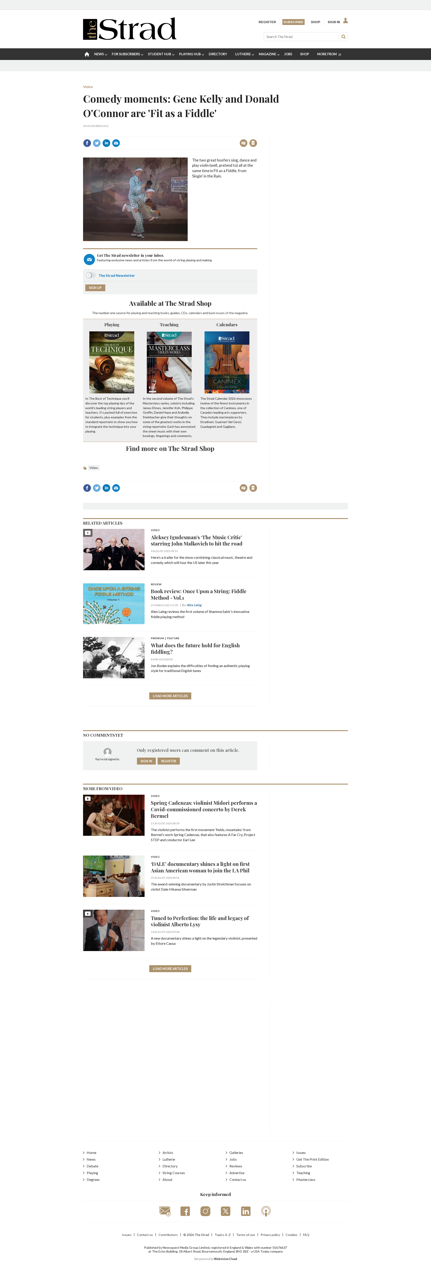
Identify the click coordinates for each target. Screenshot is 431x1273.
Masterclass (305, 1179)
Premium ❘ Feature (165, 638)
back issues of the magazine (228, 313)
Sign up (95, 288)
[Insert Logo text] (130, 38)
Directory (170, 1166)
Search (343, 36)
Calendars (226, 324)
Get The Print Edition (312, 1159)
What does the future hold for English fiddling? (195, 648)
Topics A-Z (223, 1235)
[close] (257, 133)
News (91, 1159)
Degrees (93, 1179)
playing (136, 313)
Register (267, 22)
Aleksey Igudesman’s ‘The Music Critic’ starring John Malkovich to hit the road (196, 540)
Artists (168, 1152)
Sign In (334, 22)
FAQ (306, 1235)
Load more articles (170, 696)
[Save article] (253, 143)
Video (88, 86)
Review (156, 584)
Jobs (233, 1159)
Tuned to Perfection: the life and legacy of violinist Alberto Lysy (200, 921)
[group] (327, 54)
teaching (153, 313)
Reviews (235, 1166)
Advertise (236, 1173)
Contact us (237, 1179)
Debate (92, 1166)
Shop (315, 22)
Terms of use (245, 1235)
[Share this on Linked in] (106, 143)
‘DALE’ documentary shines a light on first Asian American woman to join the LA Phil (200, 867)
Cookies (291, 1235)
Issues (301, 1152)
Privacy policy (270, 1235)
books (165, 313)
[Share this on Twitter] (97, 143)
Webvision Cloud (225, 1259)
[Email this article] (116, 143)
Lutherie (169, 1159)
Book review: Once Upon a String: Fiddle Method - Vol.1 (198, 594)
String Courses (174, 1173)
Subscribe (293, 22)
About (167, 1179)
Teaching (169, 324)
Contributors (168, 1235)
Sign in (197, 133)
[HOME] (87, 54)
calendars (195, 313)
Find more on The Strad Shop (170, 448)
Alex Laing (194, 605)
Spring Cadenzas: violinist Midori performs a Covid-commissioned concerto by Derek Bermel (204, 809)
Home (91, 1152)
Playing (111, 324)
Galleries (236, 1152)
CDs (184, 313)
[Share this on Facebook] (87, 143)
